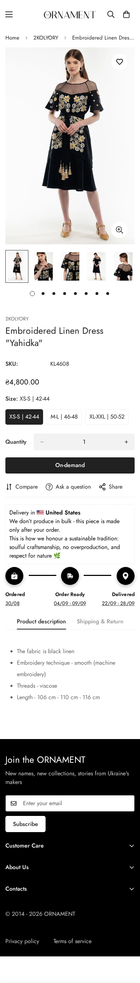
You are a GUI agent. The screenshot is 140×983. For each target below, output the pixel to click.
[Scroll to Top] (127, 945)
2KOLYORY (45, 38)
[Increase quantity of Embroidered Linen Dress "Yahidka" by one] (126, 442)
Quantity (16, 442)
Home (12, 38)
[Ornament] (70, 14)
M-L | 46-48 (66, 418)
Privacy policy (22, 941)
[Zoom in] (119, 230)
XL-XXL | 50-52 (109, 418)
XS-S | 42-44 (26, 418)
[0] (126, 14)
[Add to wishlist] (119, 62)
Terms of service (72, 941)
